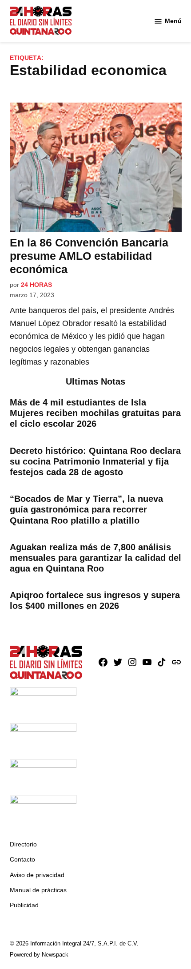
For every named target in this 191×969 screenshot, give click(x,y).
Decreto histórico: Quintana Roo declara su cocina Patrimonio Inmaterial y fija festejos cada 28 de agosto (95, 461)
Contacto (22, 859)
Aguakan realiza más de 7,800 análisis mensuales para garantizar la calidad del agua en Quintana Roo (95, 557)
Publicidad (24, 905)
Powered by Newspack (39, 955)
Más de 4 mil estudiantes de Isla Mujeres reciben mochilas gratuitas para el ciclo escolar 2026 (95, 413)
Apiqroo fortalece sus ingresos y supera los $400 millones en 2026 (95, 600)
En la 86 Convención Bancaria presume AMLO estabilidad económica (89, 255)
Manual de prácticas (38, 890)
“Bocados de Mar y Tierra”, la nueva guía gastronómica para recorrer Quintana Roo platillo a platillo (86, 509)
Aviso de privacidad (37, 874)
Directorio (23, 844)
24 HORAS (36, 284)
